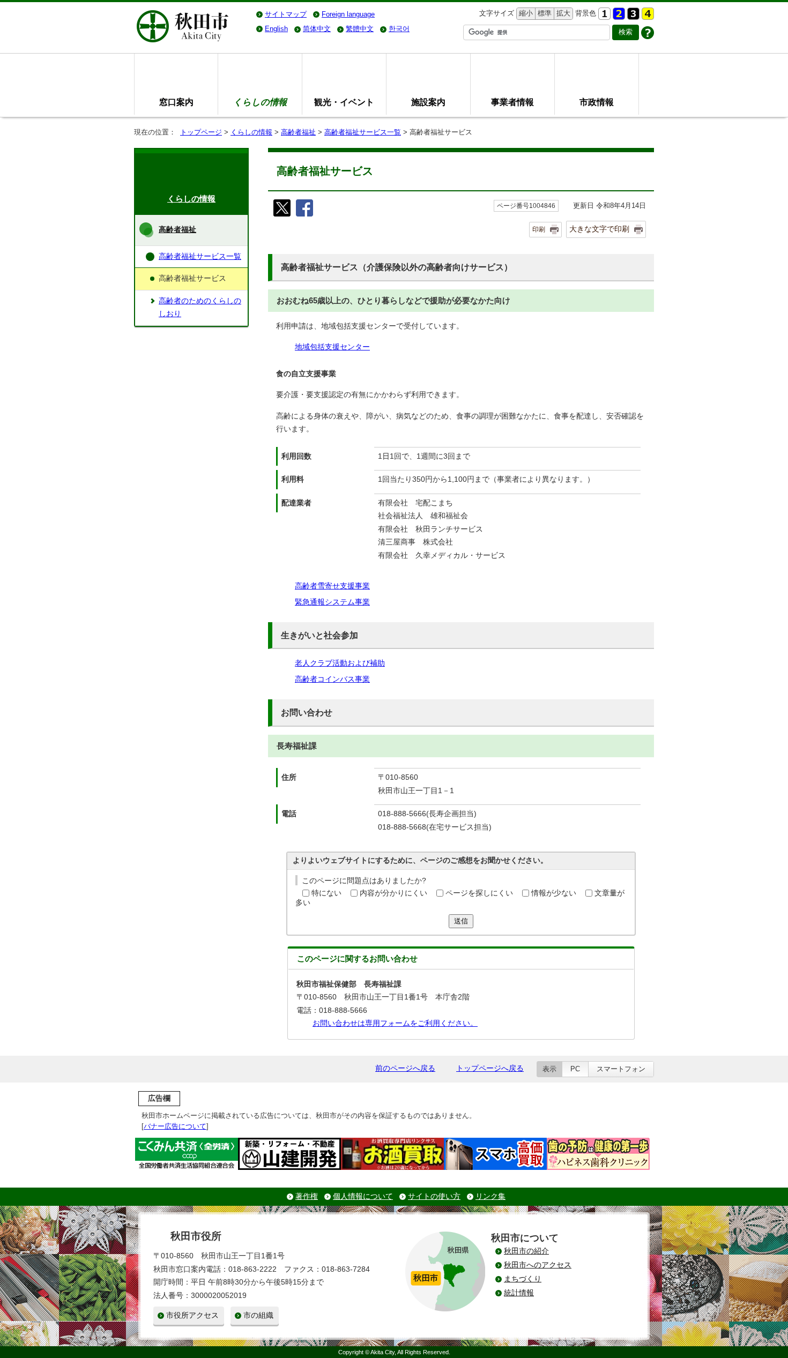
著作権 (306, 1196)
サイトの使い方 (434, 1196)
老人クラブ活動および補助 (340, 663)
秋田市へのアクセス (537, 1265)
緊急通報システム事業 (332, 602)
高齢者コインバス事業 (332, 679)
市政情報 (596, 102)
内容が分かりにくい (393, 893)
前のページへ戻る (405, 1068)
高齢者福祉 (298, 132)
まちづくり (522, 1279)
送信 (461, 921)
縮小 (525, 13)
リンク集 (490, 1196)
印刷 (538, 229)
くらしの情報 (251, 132)
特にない (326, 893)
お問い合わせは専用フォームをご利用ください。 (395, 1023)
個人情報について (363, 1196)
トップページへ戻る (490, 1068)
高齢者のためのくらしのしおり (200, 307)
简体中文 (317, 29)
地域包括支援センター (332, 347)
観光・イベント (344, 102)
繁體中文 (360, 29)
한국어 (399, 29)
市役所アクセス (192, 1315)
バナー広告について (175, 1126)
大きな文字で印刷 (599, 229)
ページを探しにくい (479, 893)
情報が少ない (553, 893)
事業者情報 (512, 102)
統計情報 (519, 1293)
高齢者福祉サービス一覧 (362, 132)
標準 (543, 13)
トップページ (201, 132)
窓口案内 (176, 102)
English (276, 29)
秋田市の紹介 (526, 1251)
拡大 (562, 13)
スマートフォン (621, 1069)
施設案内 (428, 102)
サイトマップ (286, 14)
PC (575, 1069)
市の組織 (258, 1315)
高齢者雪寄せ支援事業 (332, 586)
